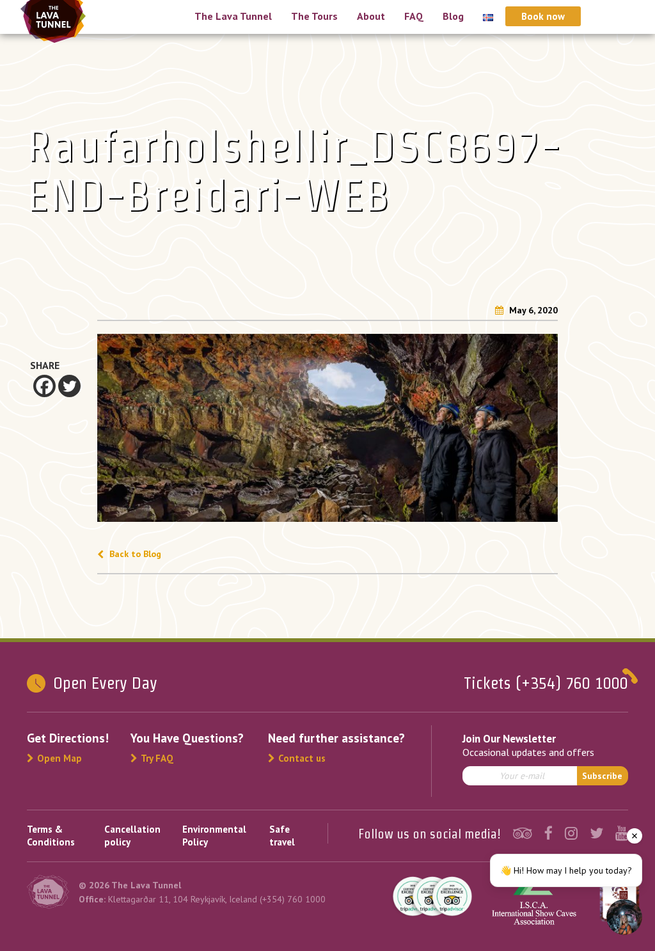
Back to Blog (134, 554)
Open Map (59, 758)
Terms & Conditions (51, 835)
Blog (453, 16)
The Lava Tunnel (233, 16)
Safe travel (282, 835)
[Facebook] (44, 386)
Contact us (302, 758)
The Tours (314, 16)
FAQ (413, 16)
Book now (543, 16)
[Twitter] (69, 386)
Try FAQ (157, 758)
